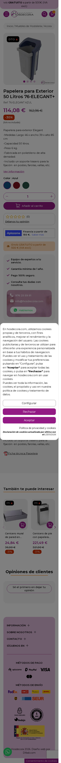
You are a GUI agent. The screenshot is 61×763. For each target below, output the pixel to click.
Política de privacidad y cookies (37, 428)
